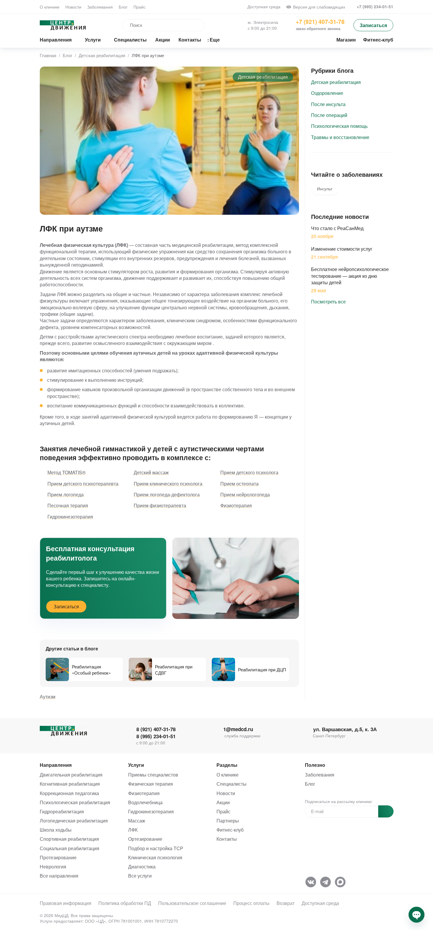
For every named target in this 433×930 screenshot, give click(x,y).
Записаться (373, 25)
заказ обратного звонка (318, 28)
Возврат (286, 903)
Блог (123, 7)
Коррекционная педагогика (69, 793)
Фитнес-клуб (230, 829)
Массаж (136, 820)
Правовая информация (65, 903)
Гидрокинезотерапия (151, 811)
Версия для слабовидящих (318, 7)
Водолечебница (145, 802)
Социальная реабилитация (69, 848)
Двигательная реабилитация (71, 774)
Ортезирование (145, 838)
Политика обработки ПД (124, 903)
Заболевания (100, 7)
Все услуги (140, 875)
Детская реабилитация (263, 76)
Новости (73, 7)
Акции (223, 802)
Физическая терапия (150, 783)
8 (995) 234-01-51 (155, 736)
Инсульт (324, 188)
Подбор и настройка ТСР (155, 848)
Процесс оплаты (251, 903)
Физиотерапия (144, 793)
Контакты (226, 838)
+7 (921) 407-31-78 (320, 22)
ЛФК (133, 829)
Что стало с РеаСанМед (337, 228)
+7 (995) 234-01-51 (374, 6)
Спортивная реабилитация (69, 838)
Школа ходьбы (56, 829)
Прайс (139, 7)
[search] (154, 25)
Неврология (53, 866)
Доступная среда (263, 6)
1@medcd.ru (238, 729)
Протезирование (58, 857)
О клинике (50, 7)
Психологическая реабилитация (75, 802)
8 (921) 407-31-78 (155, 729)
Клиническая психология (155, 857)
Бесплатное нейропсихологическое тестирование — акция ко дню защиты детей (350, 276)
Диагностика (142, 866)
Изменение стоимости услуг (341, 248)
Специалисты (231, 783)
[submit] (386, 811)
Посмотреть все (329, 301)
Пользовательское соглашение (192, 903)
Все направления (59, 875)
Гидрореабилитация (62, 811)
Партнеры (227, 820)
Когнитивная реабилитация (70, 783)
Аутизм (47, 696)
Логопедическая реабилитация (74, 820)
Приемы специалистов (153, 774)
